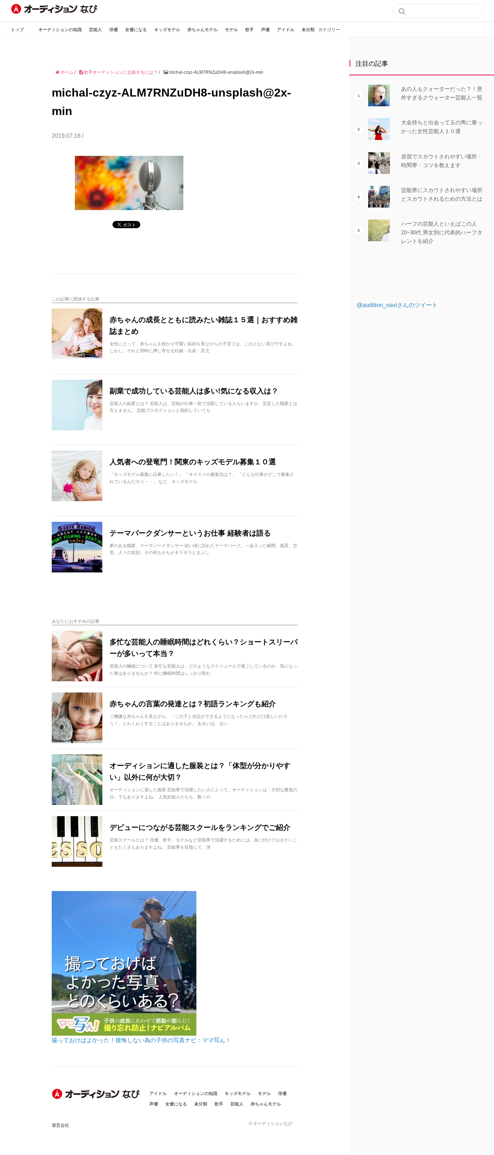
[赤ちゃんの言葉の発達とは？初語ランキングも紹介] (77, 717)
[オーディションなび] (54, 9)
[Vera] (97, 1093)
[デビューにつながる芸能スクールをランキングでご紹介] (77, 841)
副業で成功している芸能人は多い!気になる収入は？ (194, 391)
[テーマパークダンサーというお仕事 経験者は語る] (77, 547)
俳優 (113, 29)
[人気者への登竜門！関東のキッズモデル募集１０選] (77, 476)
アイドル (285, 29)
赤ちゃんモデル (202, 29)
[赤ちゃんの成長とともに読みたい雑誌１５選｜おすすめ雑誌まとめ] (77, 333)
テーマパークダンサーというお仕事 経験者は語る (190, 533)
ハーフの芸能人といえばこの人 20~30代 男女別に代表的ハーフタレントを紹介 (441, 232)
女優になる (136, 29)
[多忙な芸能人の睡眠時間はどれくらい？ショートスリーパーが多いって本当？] (77, 656)
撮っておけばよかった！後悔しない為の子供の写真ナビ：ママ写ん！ (141, 1040)
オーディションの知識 (60, 29)
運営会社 (60, 1125)
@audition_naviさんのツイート (397, 305)
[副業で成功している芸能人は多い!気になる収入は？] (77, 405)
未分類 (308, 29)
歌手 (249, 29)
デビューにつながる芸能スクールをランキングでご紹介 (200, 827)
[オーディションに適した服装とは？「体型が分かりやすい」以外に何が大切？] (77, 779)
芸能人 (95, 29)
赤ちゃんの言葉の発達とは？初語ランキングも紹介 (193, 704)
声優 (265, 29)
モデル (231, 29)
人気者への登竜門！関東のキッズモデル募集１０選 (193, 462)
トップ (17, 29)
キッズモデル (167, 29)
